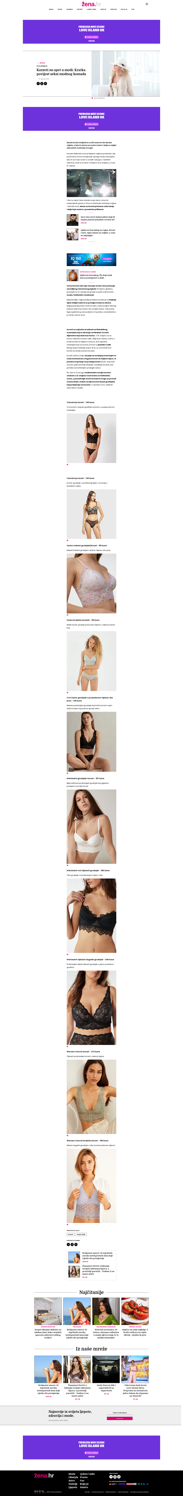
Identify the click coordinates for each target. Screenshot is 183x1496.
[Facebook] (42, 85)
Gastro (80, 9)
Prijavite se (120, 1418)
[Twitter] (45, 85)
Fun (132, 9)
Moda (51, 9)
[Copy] (38, 85)
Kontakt (87, 1492)
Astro (60, 9)
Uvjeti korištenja (123, 1492)
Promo (84, 1477)
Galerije (69, 9)
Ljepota (103, 9)
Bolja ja (124, 9)
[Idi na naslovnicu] (91, 6)
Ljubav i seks (91, 9)
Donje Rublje (81, 1234)
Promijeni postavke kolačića (139, 1492)
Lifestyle (113, 9)
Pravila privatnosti (98, 1492)
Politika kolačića (111, 1492)
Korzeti (70, 1234)
